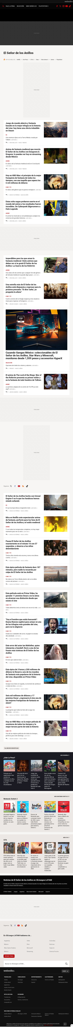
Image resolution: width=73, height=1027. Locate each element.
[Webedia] (69, 1)
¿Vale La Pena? (9, 758)
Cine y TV (8, 187)
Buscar (66, 963)
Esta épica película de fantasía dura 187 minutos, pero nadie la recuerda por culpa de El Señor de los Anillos (23, 569)
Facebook (57, 6)
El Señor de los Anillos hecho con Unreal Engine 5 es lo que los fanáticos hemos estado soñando (23, 498)
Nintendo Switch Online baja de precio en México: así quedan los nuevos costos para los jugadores (22, 819)
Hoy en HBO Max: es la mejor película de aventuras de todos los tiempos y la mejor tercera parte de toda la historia (23, 724)
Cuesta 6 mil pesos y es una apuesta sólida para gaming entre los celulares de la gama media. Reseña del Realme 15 (63, 780)
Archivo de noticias (12, 748)
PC (6, 135)
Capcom (48, 891)
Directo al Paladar (49, 979)
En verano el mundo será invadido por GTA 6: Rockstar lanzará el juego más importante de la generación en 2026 (36, 862)
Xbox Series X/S (31, 6)
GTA (5, 840)
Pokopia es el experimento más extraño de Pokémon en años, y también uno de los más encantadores (9, 779)
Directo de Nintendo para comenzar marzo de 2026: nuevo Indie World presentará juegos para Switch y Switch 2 (36, 821)
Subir (64, 971)
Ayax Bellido (13, 142)
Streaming (30, 951)
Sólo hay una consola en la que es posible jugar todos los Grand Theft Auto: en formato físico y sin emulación (22, 861)
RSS (23, 485)
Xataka (6, 979)
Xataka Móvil (7, 982)
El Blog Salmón (21, 997)
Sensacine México (36, 1013)
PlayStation (59, 59)
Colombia (52, 941)
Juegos (15, 891)
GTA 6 (32, 59)
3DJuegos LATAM (22, 1013)
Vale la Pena (10, 6)
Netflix (18, 59)
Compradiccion (8, 1002)
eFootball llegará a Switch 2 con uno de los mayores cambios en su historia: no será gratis (9, 819)
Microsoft (41, 891)
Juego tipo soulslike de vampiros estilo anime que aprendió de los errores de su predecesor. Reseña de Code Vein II (35, 781)
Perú (28, 944)
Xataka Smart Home (9, 987)
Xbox (37, 59)
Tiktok (70, 6)
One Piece (25, 59)
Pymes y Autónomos (23, 999)
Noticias (51, 944)
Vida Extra (20, 982)
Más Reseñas (64, 755)
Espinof (33, 982)
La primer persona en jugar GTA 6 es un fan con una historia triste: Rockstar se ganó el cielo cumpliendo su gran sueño (63, 862)
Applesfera (7, 985)
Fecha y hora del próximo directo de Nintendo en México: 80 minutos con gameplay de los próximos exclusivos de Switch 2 (50, 822)
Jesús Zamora (14, 392)
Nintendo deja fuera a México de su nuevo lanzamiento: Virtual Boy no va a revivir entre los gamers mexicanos (63, 820)
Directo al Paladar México (49, 1014)
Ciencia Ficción (54, 951)
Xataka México (8, 1013)
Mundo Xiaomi (7, 990)
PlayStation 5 (43, 6)
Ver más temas (9, 956)
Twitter (60, 6)
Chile (28, 941)
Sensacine (34, 979)
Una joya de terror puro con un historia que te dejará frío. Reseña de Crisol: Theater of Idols (22, 778)
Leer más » (14, 139)
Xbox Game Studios (31, 891)
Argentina (22, 891)
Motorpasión (61, 979)
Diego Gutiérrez (15, 195)
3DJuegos (20, 979)
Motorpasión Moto (63, 982)
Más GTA (65, 837)
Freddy (12, 368)
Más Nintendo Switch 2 (61, 796)
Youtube (67, 6)
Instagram (63, 6)
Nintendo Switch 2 (11, 799)
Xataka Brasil (7, 1016)
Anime (52, 59)
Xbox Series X (44, 59)
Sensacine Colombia (36, 1016)
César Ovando (14, 304)
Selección (20, 6)
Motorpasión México (63, 1013)
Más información (48, 1025)
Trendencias (7, 997)
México (6, 944)
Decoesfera (7, 999)
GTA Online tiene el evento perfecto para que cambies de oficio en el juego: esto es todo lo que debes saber (9, 861)
